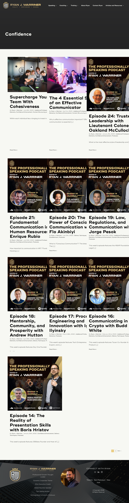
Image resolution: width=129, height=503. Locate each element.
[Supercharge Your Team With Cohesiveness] (35, 74)
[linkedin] (98, 472)
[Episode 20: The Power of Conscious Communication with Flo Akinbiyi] (74, 185)
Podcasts (115, 136)
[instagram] (102, 472)
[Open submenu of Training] (77, 5)
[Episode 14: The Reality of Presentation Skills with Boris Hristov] (35, 383)
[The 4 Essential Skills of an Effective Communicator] (74, 75)
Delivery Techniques (80, 235)
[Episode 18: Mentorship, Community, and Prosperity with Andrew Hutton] (35, 284)
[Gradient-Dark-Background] (6, 3)
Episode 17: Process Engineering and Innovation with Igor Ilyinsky (71, 323)
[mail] (95, 472)
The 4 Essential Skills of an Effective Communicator (72, 102)
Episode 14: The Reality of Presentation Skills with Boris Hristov (30, 422)
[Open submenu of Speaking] (56, 5)
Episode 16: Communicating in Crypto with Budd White (108, 323)
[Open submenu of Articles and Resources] (123, 5)
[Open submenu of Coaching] (67, 5)
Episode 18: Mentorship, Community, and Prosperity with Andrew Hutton (27, 326)
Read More (13, 150)
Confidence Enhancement (24, 112)
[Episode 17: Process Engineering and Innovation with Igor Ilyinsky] (74, 284)
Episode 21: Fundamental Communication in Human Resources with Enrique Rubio (34, 227)
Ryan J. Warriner (17, 110)
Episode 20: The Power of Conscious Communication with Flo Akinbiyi (71, 224)
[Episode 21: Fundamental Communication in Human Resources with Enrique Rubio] (35, 185)
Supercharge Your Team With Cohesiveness (29, 101)
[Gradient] (25, 4)
